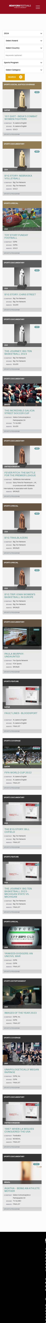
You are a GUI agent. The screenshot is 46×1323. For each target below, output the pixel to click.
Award (9, 130)
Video (36, 211)
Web (37, 92)
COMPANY (8, 123)
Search (12, 77)
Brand (9, 126)
